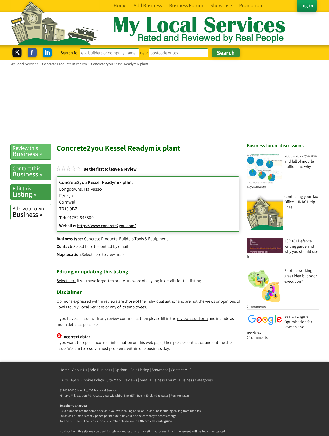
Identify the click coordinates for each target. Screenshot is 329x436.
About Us (79, 369)
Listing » (24, 192)
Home (65, 369)
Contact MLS (181, 369)
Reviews (130, 380)
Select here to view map (102, 254)
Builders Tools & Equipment (143, 239)
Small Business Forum (158, 380)
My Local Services (106, 390)
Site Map (113, 380)
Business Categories (196, 380)
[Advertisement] (164, 105)
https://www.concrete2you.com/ (106, 225)
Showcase (160, 369)
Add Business (101, 369)
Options (121, 369)
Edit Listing (139, 369)
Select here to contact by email (100, 246)
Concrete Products (100, 239)
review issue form (192, 318)
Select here (66, 280)
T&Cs (74, 380)
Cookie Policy (92, 380)
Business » (27, 151)
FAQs (64, 380)
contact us (194, 342)
